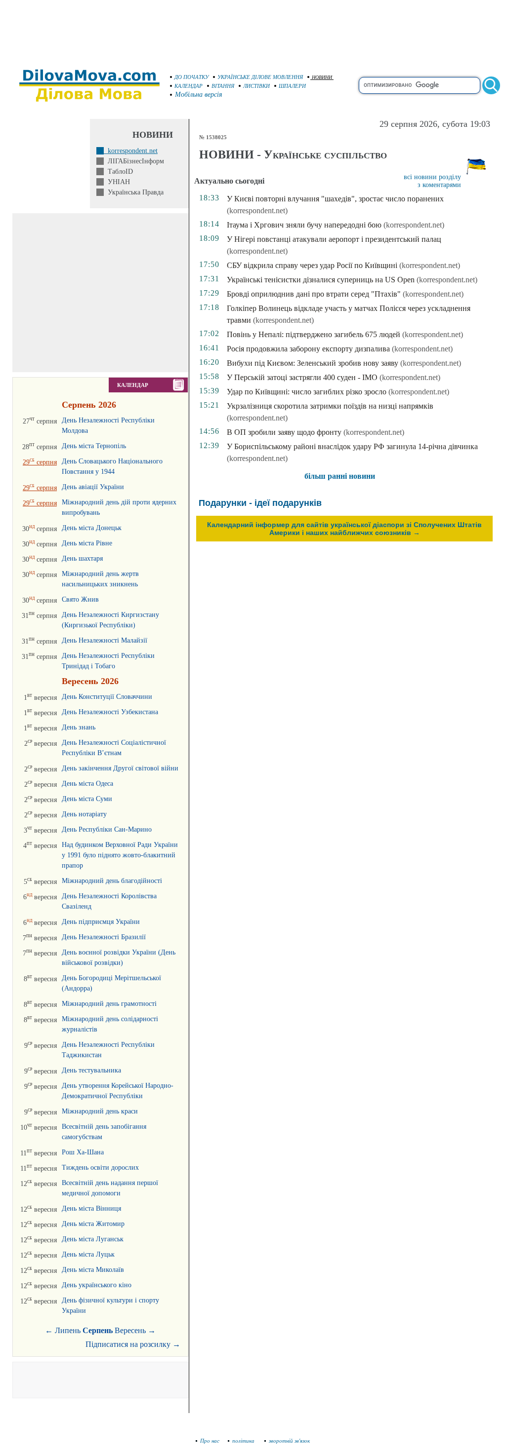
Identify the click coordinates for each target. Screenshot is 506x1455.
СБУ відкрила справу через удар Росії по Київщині (312, 265)
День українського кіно (96, 1285)
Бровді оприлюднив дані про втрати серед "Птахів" (314, 294)
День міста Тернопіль (94, 446)
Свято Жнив (80, 599)
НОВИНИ (322, 77)
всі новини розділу (432, 177)
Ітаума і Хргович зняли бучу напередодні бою (304, 225)
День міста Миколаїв (93, 1269)
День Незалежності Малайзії (104, 640)
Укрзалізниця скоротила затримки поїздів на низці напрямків (330, 406)
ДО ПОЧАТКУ (191, 77)
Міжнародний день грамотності (109, 1003)
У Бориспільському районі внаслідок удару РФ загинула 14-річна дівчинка (352, 446)
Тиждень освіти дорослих (100, 1167)
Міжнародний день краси (100, 1111)
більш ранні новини (339, 476)
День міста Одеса (87, 783)
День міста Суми (87, 799)
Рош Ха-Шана (83, 1152)
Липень (68, 1330)
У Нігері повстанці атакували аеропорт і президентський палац (334, 239)
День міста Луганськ (93, 1239)
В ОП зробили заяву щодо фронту (284, 432)
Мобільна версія (198, 94)
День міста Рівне (87, 543)
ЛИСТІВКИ (256, 86)
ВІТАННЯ (223, 86)
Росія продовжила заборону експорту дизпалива (308, 349)
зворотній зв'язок (289, 1441)
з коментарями (439, 185)
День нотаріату (84, 814)
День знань (78, 727)
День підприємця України (101, 921)
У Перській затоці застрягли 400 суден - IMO (302, 377)
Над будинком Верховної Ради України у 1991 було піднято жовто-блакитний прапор (120, 855)
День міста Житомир (93, 1223)
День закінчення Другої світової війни (120, 768)
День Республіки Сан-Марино (107, 829)
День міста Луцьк (88, 1254)
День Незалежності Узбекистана (110, 712)
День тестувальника (91, 1070)
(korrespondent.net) (257, 210)
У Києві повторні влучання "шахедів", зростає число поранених (335, 198)
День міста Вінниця (91, 1208)
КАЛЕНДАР (188, 86)
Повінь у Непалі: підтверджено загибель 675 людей (313, 334)
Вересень (130, 1330)
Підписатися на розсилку (132, 1344)
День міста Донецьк (92, 528)
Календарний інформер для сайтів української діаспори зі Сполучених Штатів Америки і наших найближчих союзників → (344, 528)
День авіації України (93, 487)
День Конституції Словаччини (107, 696)
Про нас (210, 1441)
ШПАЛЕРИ (292, 86)
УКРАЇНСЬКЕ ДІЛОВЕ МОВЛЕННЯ (260, 77)
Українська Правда (134, 192)
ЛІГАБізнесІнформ (134, 161)
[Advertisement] (253, 29)
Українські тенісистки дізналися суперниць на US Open (321, 279)
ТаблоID (118, 171)
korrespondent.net (131, 150)
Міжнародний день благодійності (112, 880)
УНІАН (117, 182)
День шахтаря (82, 558)
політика (244, 1441)
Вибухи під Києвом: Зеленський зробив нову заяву (312, 363)
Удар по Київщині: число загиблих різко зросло (306, 391)
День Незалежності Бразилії (104, 937)
